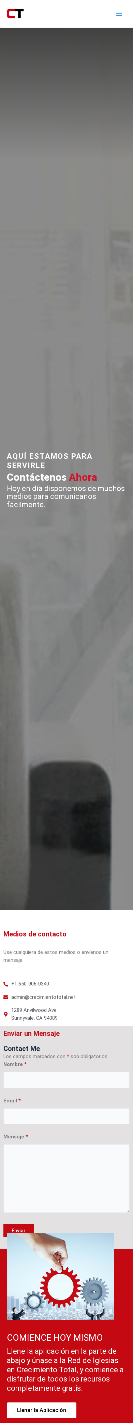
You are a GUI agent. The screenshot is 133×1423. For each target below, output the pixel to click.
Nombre (15, 1064)
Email (12, 1101)
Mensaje (15, 1137)
